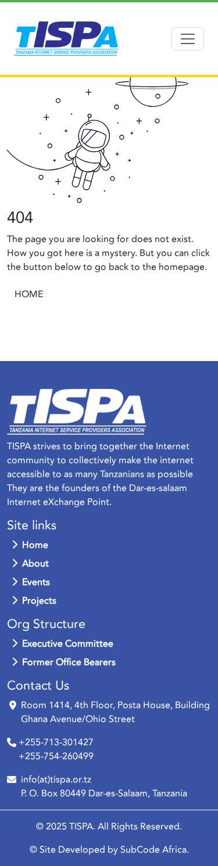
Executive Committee (67, 643)
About (35, 563)
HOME (29, 294)
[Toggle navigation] (187, 38)
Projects (39, 600)
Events (36, 582)
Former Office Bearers (69, 662)
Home (35, 545)
